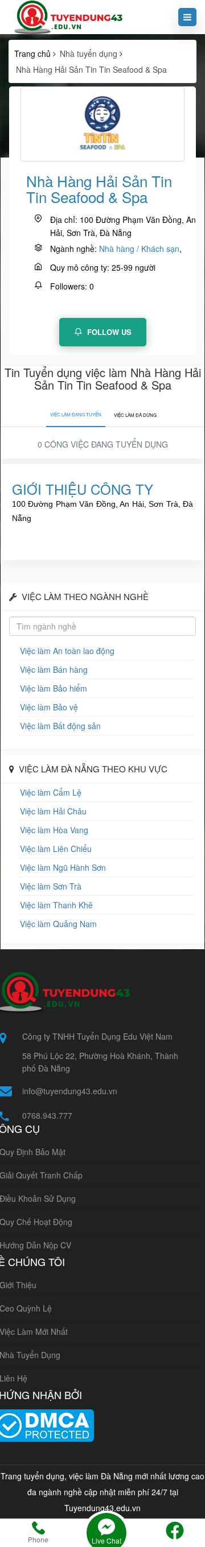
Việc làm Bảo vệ (49, 707)
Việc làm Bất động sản (60, 725)
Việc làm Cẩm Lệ (50, 792)
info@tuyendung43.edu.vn (69, 1091)
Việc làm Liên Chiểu (56, 848)
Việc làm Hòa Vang (54, 829)
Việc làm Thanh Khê (56, 905)
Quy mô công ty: (79, 267)
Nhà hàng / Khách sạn (139, 248)
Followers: (68, 286)
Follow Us (108, 331)
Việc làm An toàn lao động (67, 650)
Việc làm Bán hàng (54, 669)
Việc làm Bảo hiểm (53, 688)
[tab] (75, 412)
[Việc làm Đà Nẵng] (67, 17)
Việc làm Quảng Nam (58, 923)
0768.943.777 (47, 1115)
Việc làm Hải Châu (53, 811)
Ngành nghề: (73, 248)
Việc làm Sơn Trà (50, 886)
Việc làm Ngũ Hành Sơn (63, 867)
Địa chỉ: (63, 219)
